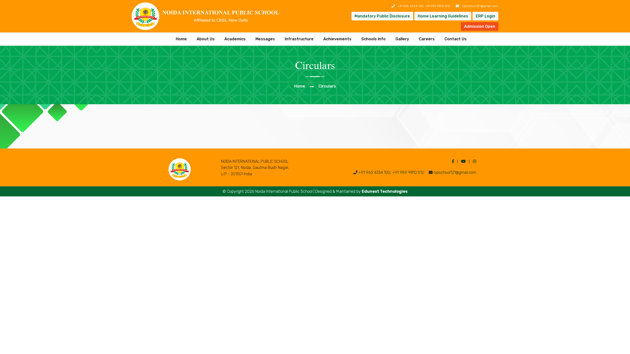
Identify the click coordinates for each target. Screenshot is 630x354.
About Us (206, 39)
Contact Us (455, 39)
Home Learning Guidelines (443, 16)
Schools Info (373, 39)
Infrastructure (299, 39)
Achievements (337, 39)
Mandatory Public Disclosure (382, 16)
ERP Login (485, 16)
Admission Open (479, 26)
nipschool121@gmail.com (480, 6)
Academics (235, 39)
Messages (265, 39)
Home (181, 39)
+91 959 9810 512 (437, 6)
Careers (427, 39)
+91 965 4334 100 (410, 6)
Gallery (402, 39)
